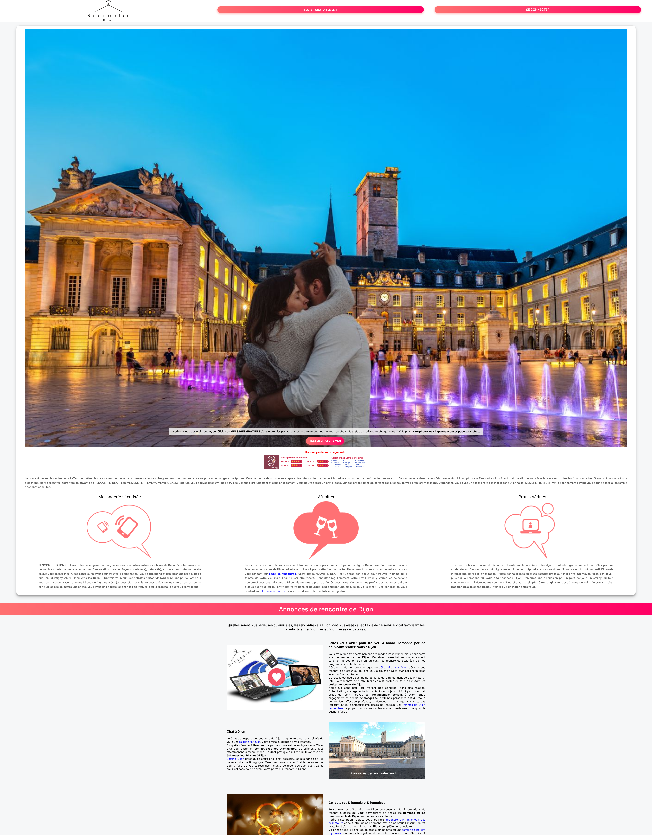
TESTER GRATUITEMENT (320, 9)
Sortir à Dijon (235, 758)
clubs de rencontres (282, 573)
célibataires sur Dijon (393, 667)
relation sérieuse (249, 741)
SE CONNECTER (538, 9)
